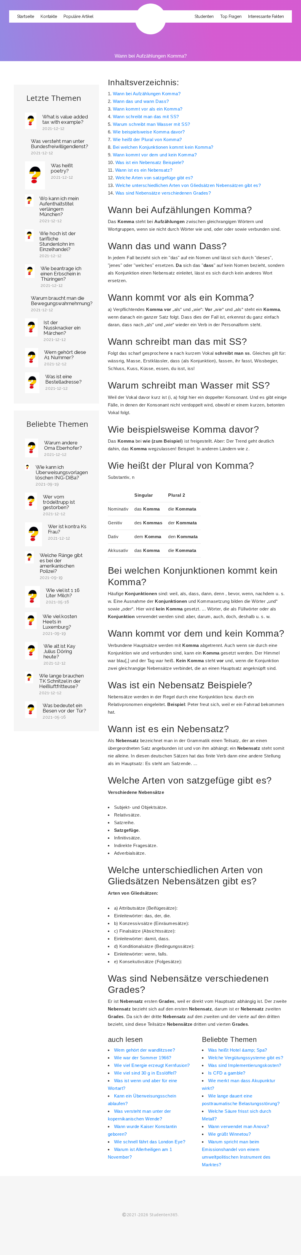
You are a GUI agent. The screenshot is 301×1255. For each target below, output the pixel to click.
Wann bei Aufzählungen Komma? (146, 93)
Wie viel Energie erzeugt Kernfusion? (152, 1065)
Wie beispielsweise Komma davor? (149, 131)
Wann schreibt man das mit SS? (146, 116)
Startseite (25, 16)
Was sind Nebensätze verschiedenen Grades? (163, 192)
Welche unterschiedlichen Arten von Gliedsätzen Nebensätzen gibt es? (188, 185)
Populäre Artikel (78, 16)
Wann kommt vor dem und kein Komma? (155, 154)
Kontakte (49, 16)
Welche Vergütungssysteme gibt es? (245, 1057)
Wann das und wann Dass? (141, 101)
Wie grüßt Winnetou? (229, 1134)
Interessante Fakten (266, 16)
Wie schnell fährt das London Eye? (149, 1141)
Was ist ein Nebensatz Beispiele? (150, 162)
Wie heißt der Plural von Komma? (147, 139)
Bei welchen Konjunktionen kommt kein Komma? (163, 147)
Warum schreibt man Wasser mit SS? (151, 124)
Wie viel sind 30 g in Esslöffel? (145, 1072)
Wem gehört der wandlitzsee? (144, 1049)
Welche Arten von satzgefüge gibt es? (154, 177)
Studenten (204, 16)
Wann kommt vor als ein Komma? (148, 108)
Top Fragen (231, 16)
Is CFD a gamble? (226, 1072)
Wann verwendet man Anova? (238, 1126)
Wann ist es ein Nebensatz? (144, 170)
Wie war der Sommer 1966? (142, 1057)
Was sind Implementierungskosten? (244, 1065)
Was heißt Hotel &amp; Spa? (237, 1049)
